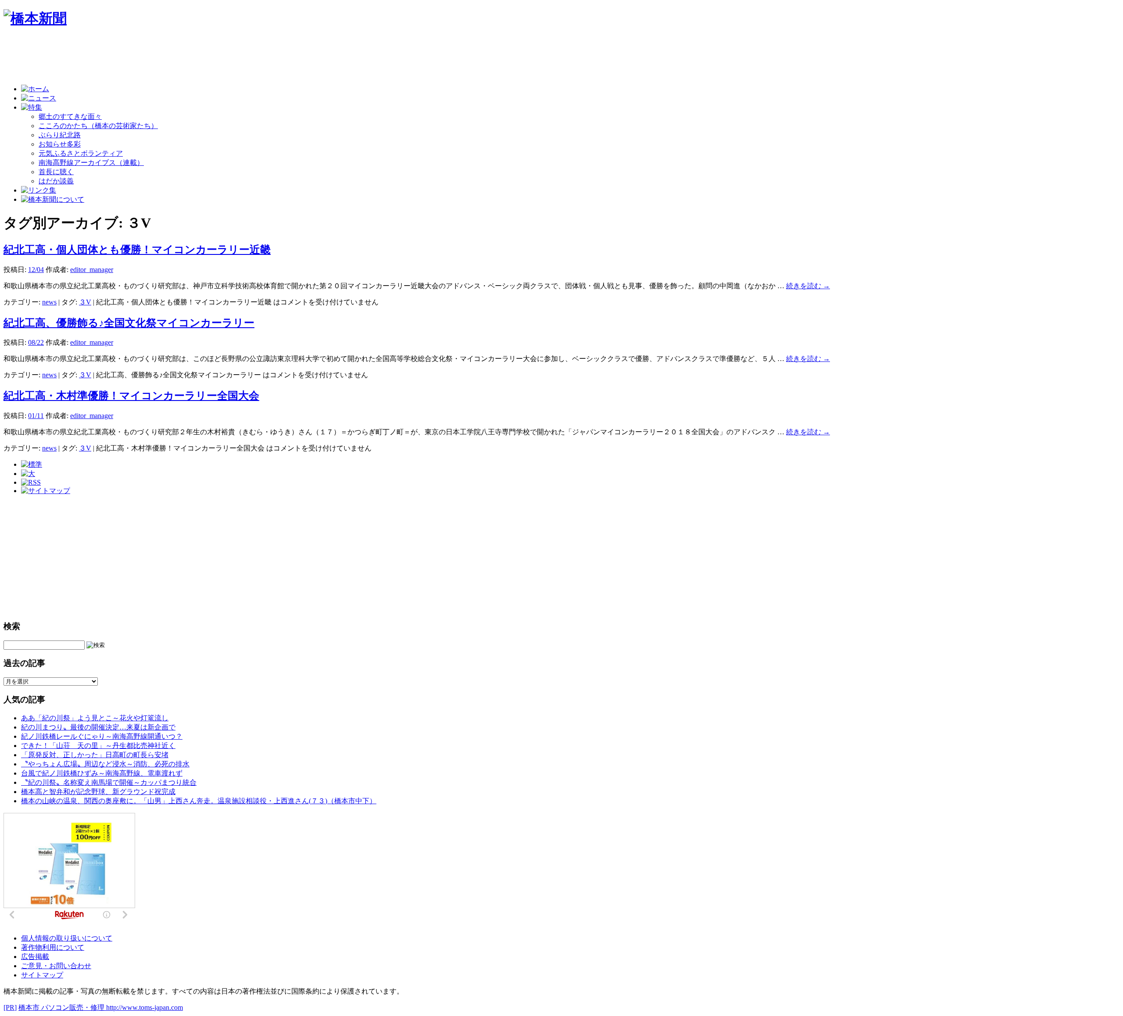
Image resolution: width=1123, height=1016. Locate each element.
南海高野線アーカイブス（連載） (91, 162)
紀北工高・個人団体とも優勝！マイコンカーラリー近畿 (137, 249)
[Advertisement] (163, 58)
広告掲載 (35, 956)
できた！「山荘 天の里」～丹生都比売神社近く (98, 745)
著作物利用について (52, 947)
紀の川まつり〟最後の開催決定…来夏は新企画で (98, 727)
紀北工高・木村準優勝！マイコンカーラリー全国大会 (131, 395)
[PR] (10, 1007)
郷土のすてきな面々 (70, 116)
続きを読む (808, 286)
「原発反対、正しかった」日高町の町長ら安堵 (94, 754)
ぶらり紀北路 (60, 135)
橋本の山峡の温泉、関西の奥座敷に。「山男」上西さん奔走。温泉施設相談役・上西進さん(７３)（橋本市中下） (198, 801)
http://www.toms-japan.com (144, 1007)
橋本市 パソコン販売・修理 (62, 1007)
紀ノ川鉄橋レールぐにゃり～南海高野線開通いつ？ (101, 736)
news (49, 302)
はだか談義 (56, 181)
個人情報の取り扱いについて (66, 938)
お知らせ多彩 (60, 144)
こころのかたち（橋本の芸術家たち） (98, 125)
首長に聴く (56, 171)
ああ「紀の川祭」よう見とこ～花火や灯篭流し (94, 718)
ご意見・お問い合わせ (56, 965)
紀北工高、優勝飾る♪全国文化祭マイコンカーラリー (129, 323)
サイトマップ (42, 975)
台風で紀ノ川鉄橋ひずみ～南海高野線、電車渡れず (101, 773)
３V (85, 302)
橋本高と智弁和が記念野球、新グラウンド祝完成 (98, 791)
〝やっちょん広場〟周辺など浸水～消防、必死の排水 (105, 764)
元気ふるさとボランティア (81, 153)
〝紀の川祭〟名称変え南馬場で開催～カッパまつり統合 (109, 782)
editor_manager (91, 269)
